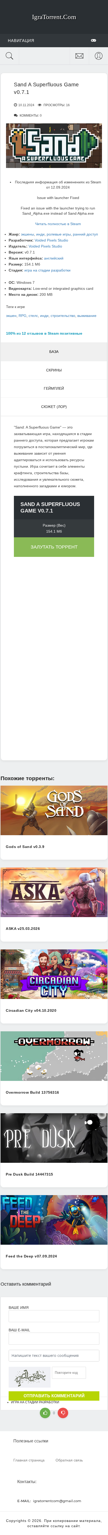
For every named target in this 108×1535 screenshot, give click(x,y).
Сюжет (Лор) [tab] (54, 407)
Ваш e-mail (19, 1330)
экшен (11, 316)
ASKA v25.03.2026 (23, 928)
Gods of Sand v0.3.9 (25, 847)
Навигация (21, 40)
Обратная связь (69, 1460)
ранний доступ (85, 234)
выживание (86, 316)
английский (53, 258)
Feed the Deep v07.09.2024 (31, 1256)
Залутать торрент (54, 547)
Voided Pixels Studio (51, 240)
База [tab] (53, 352)
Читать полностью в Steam (58, 224)
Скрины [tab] (54, 370)
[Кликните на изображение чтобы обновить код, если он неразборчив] (30, 1377)
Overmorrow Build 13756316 (32, 1092)
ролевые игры (59, 234)
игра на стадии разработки (47, 270)
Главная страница (29, 1460)
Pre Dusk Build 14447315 (29, 1174)
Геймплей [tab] (54, 388)
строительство (63, 316)
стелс (33, 316)
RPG (22, 316)
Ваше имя (19, 1307)
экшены (27, 234)
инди (40, 234)
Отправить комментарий (54, 1396)
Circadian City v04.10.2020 (31, 1010)
